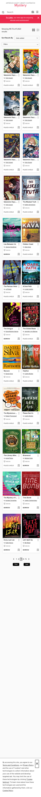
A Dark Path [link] (27, 287)
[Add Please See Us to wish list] (37, 423)
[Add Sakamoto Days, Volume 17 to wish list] (37, 127)
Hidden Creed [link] (28, 244)
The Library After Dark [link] (11, 456)
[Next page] (28, 559)
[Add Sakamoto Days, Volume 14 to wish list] (18, 212)
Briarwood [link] (27, 456)
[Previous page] (13, 559)
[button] (33, 31)
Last (26, 564)
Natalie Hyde (29, 458)
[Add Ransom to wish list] (18, 381)
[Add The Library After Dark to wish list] (18, 465)
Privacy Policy (28, 765)
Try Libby (9, 18)
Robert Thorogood (11, 416)
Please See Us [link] (28, 413)
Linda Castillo (29, 289)
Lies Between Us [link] (10, 244)
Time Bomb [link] (27, 498)
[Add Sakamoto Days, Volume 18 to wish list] (18, 127)
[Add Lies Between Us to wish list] (18, 254)
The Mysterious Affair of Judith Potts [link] (11, 413)
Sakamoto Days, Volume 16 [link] (11, 160)
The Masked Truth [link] (29, 202)
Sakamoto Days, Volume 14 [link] (11, 202)
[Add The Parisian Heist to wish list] (18, 296)
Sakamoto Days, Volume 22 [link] (11, 75)
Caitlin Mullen (29, 374)
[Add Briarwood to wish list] (37, 465)
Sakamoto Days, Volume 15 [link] (30, 160)
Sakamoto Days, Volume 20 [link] (30, 75)
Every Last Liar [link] (9, 540)
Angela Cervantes (11, 500)
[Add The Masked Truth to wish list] (37, 212)
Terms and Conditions (11, 765)
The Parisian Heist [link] (10, 287)
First (16, 564)
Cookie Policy (8, 790)
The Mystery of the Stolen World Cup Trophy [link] (11, 498)
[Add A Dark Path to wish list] (37, 296)
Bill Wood (27, 543)
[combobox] (16, 12)
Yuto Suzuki (9, 78)
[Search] (3, 12)
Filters (5, 44)
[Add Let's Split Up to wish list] (37, 550)
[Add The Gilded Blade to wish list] (37, 338)
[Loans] (33, 12)
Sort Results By (7, 38)
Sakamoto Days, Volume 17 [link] (30, 117)
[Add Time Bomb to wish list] (37, 507)
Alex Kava (28, 247)
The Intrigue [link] (8, 329)
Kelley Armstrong (30, 205)
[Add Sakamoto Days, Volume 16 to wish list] (18, 169)
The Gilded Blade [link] (29, 329)
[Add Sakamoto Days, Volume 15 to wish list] (37, 169)
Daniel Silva (9, 374)
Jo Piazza (8, 289)
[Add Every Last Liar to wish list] (18, 550)
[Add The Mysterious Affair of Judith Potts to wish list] (18, 423)
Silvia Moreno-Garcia (12, 331)
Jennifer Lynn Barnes (31, 331)
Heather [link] (26, 371)
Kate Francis (9, 543)
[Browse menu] (37, 12)
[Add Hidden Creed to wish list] (37, 254)
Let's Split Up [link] (28, 540)
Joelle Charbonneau (31, 500)
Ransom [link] (7, 371)
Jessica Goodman (11, 247)
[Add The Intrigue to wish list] (18, 338)
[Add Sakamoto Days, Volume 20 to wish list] (37, 85)
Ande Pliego (9, 458)
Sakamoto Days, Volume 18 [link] (11, 117)
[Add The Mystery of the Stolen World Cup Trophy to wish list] (18, 507)
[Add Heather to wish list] (37, 381)
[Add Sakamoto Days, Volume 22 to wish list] (18, 85)
